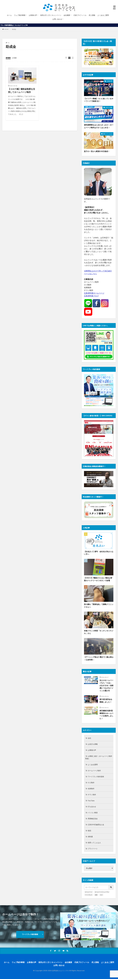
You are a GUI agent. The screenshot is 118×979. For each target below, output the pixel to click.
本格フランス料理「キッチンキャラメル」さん (98, 632)
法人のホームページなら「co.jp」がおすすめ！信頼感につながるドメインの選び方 (106, 685)
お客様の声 (33, 15)
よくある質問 (93, 765)
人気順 (14, 58)
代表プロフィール (80, 15)
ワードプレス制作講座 (96, 777)
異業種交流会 (93, 819)
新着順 (8, 58)
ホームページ (88, 892)
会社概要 (67, 15)
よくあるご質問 (103, 15)
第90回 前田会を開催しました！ (106, 700)
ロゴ (101, 895)
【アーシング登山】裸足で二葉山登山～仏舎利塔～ (98, 658)
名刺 (96, 895)
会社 (89, 738)
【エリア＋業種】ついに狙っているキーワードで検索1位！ (98, 99)
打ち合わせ (92, 807)
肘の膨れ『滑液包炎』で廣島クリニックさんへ (98, 605)
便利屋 (90, 837)
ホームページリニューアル (102, 892)
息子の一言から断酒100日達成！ (97, 151)
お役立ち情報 (108, 107)
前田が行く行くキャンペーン (50, 15)
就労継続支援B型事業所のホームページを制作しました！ (106, 714)
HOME (6, 29)
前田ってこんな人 (107, 134)
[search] (111, 887)
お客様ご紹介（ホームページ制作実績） (98, 757)
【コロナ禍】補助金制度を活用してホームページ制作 (21, 90)
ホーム (9, 15)
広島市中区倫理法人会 (96, 825)
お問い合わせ (57, 19)
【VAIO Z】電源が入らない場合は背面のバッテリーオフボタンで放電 (98, 579)
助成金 (14, 29)
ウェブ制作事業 (19, 15)
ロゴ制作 (91, 783)
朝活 (89, 831)
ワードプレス (88, 895)
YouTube (91, 801)
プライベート (93, 849)
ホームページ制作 (94, 771)
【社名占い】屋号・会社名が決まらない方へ (98, 552)
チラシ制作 (92, 795)
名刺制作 (91, 789)
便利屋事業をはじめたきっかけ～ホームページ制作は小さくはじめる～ (98, 126)
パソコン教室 (93, 813)
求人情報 (92, 15)
